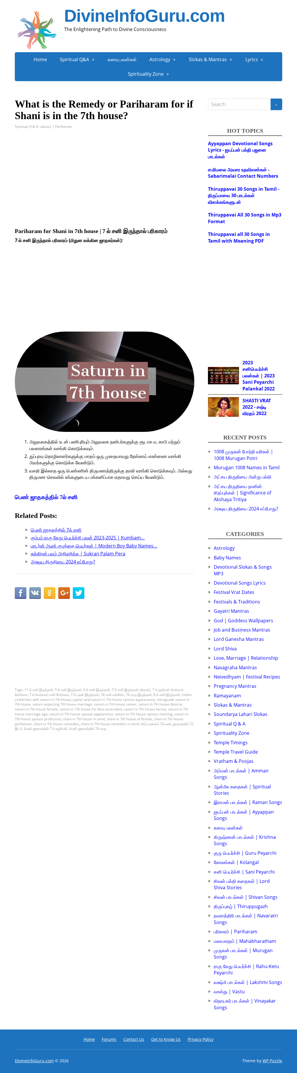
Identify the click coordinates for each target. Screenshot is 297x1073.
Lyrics (251, 59)
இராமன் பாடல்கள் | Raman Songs (248, 802)
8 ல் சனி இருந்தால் (166, 694)
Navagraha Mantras (235, 667)
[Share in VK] (35, 593)
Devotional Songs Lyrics (240, 583)
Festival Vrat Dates (234, 592)
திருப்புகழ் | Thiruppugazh (241, 906)
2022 (269, 388)
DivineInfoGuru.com (144, 16)
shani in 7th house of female (129, 718)
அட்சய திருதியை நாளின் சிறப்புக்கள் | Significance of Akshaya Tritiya (242, 493)
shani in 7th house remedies (56, 723)
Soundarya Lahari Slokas (240, 714)
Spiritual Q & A (26, 126)
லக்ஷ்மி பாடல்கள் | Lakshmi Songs (248, 982)
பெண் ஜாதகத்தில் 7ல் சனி (46, 497)
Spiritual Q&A (74, 59)
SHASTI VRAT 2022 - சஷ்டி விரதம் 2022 (256, 407)
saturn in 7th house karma (145, 709)
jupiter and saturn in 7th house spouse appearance (114, 699)
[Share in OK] (49, 593)
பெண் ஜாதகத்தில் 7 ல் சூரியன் (45, 728)
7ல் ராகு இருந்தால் (139, 694)
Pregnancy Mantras (235, 686)
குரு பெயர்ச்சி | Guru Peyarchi (245, 853)
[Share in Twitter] (78, 593)
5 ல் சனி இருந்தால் (68, 689)
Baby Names (227, 557)
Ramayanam (227, 695)
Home (40, 59)
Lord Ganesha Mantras (239, 639)
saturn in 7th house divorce (160, 704)
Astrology (159, 59)
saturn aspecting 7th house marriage (62, 704)
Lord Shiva (225, 648)
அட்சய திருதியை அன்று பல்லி (242, 477)
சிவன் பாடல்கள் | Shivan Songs (246, 897)
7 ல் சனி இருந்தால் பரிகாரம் (131, 689)
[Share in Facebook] (20, 593)
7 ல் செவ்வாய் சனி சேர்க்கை (49, 694)
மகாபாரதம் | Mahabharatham (245, 941)
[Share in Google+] (64, 593)
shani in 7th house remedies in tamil (110, 723)
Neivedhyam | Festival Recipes (247, 677)
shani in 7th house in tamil (84, 718)
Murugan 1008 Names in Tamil (247, 467)
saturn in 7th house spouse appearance (81, 714)
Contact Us (133, 1039)
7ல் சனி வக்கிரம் (112, 694)
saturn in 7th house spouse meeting (144, 714)
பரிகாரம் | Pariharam (56, 126)
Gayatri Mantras (231, 611)
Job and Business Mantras (242, 630)
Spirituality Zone (146, 74)
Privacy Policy (200, 1039)
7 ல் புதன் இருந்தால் (85, 694)
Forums (109, 1039)
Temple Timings (231, 742)
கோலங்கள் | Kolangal (236, 862)
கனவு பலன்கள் (122, 59)
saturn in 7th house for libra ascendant (91, 709)
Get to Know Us (166, 1039)
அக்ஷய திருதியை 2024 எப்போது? (246, 508)
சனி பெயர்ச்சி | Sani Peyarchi (244, 872)
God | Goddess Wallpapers (243, 620)
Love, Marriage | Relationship (246, 658)
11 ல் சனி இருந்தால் (38, 689)
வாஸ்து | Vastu (229, 991)
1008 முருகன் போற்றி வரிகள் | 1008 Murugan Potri (243, 454)
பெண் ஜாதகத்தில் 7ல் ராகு (87, 728)
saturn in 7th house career (115, 704)
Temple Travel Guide (236, 752)
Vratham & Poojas (233, 761)
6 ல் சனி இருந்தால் (96, 689)
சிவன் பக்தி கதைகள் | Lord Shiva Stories (242, 884)
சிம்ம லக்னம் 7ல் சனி (156, 723)
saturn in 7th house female (36, 709)
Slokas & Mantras (208, 59)
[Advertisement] (104, 178)
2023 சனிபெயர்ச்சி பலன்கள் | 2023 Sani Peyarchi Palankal (258, 375)
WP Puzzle (272, 1060)
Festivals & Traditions (237, 602)
